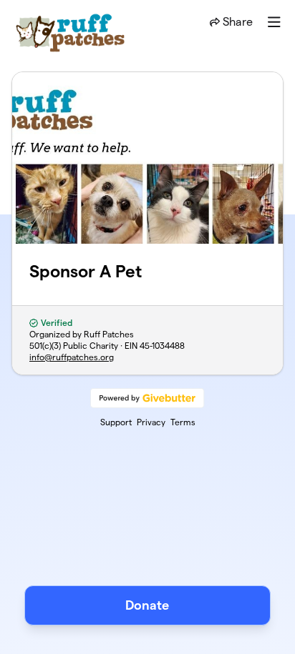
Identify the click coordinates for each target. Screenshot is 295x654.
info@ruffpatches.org (71, 357)
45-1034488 (162, 345)
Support (116, 422)
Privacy (151, 422)
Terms (182, 422)
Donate (147, 605)
